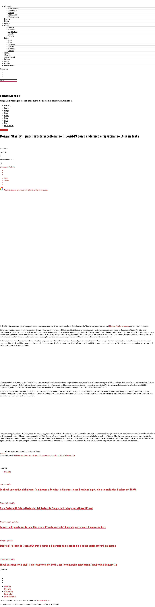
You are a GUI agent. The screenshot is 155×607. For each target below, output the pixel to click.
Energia (7, 19)
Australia (11, 44)
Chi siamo (7, 589)
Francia (11, 28)
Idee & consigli (9, 65)
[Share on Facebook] (79, 171)
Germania (11, 30)
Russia (10, 34)
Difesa (6, 21)
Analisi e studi (9, 57)
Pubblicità (7, 586)
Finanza (11, 13)
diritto (16, 455)
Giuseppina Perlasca (7, 167)
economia (22, 455)
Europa (6, 25)
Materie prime (13, 17)
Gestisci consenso (10, 596)
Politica (7, 23)
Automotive (12, 11)
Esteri (6, 38)
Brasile (11, 47)
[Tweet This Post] (79, 173)
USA (10, 40)
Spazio (6, 53)
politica (39, 455)
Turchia (11, 51)
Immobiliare (12, 15)
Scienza (7, 59)
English (7, 63)
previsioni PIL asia (59, 455)
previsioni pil (47, 455)
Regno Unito (12, 32)
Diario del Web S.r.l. (43, 600)
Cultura (6, 61)
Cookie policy (8, 594)
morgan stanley (31, 455)
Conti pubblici (13, 9)
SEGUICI (3, 453)
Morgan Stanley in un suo (119, 326)
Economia (7, 6)
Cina (10, 42)
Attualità (7, 55)
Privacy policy (8, 591)
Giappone (11, 49)
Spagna (11, 36)
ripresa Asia (70, 455)
